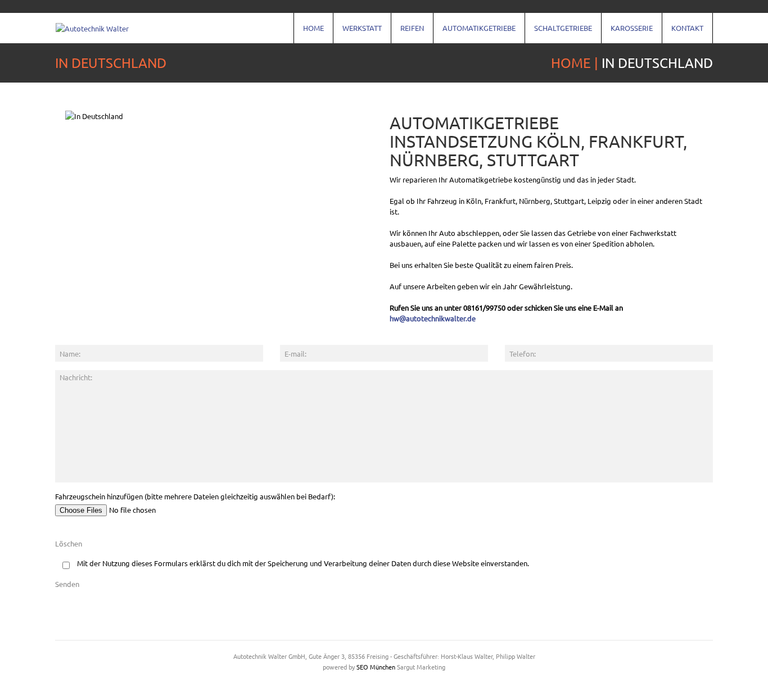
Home (309, 33)
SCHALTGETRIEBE (558, 33)
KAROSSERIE (627, 33)
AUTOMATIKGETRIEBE (474, 33)
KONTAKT (682, 33)
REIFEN (407, 33)
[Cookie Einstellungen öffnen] (24, 668)
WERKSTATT (357, 33)
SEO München (375, 666)
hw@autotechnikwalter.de (433, 318)
